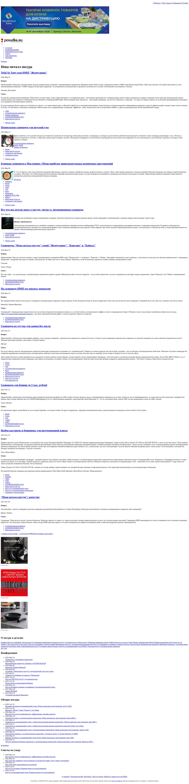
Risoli (7, 183)
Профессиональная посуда (163, 642)
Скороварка (38, 642)
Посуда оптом (98, 777)
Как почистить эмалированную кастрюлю (21, 765)
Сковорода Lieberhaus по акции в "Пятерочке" (22, 675)
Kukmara (8, 182)
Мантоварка (60, 644)
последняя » (48, 534)
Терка (131, 642)
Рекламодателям (77, 777)
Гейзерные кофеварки (96, 642)
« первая (4, 534)
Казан (7, 149)
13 (22, 534)
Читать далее (10, 123)
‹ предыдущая (12, 534)
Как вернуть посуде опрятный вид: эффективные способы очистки (30, 714)
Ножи (151, 642)
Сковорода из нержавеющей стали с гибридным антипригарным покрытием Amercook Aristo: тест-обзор (44, 726)
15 (25, 534)
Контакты (87, 777)
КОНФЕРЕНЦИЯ (12, 50)
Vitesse (7, 483)
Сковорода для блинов (13, 153)
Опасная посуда (94, 646)
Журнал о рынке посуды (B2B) (115, 777)
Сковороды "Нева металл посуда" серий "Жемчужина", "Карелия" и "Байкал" (48, 245)
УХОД (7, 54)
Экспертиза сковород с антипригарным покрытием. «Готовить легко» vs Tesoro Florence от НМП (41, 734)
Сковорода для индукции (14, 492)
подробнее (5, 745)
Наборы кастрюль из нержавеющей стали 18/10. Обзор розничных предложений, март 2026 (39, 738)
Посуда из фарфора (14, 642)
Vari (6, 189)
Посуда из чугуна (11, 378)
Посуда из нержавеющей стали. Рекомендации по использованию (29, 772)
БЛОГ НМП (18, 145)
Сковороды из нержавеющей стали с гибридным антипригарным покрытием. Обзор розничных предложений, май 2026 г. (51, 722)
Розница (55, 646)
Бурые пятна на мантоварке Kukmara (19, 683)
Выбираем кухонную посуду (53, 642)
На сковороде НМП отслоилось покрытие (26, 288)
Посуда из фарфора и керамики (105, 644)
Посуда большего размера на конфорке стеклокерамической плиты (30, 687)
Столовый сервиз (45, 646)
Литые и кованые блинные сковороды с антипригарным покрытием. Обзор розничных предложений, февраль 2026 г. (49, 742)
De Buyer (17, 180)
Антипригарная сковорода (15, 113)
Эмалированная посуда (29, 646)
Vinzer (7, 420)
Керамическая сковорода (14, 372)
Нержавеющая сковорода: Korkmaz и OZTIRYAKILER (25, 663)
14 (23, 534)
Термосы (120, 644)
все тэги (4, 648)
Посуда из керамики (36, 644)
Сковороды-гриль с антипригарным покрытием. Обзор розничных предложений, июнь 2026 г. (40, 718)
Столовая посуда (71, 642)
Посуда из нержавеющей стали (16, 488)
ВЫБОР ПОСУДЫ (12, 195)
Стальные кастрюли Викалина (16, 695)
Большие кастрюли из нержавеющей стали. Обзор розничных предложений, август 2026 (38, 706)
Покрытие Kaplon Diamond (15, 667)
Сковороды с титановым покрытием (18, 659)
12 (20, 534)
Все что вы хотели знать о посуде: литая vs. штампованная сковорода (42, 209)
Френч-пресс (82, 642)
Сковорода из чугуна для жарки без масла (26, 326)
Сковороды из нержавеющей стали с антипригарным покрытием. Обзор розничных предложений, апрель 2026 (47, 730)
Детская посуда (27, 642)
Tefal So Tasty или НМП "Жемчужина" (24, 72)
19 (32, 534)
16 (27, 534)
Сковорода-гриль (11, 155)
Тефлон (112, 642)
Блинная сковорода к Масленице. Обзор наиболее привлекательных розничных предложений (57, 163)
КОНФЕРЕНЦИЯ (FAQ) (14, 117)
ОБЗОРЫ (8, 58)
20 (34, 534)
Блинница (9, 193)
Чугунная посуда (11, 380)
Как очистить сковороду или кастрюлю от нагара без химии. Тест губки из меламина (37, 761)
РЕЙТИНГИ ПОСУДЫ (14, 52)
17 (29, 534)
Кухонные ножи (15, 646)
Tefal (7, 111)
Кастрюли (24, 644)
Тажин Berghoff (11, 691)
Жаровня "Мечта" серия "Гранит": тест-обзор (22, 710)
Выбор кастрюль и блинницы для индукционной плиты (34, 430)
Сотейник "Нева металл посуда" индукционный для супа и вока (29, 671)
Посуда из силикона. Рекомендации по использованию (25, 768)
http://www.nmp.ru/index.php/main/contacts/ (16, 314)
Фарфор (4, 642)
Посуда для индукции (132, 644)
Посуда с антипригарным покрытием (19, 490)
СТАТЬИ (8, 48)
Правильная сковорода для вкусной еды (25, 127)
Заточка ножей (49, 644)
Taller (7, 479)
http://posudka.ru (117, 781)
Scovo (7, 185)
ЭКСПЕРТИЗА (11, 56)
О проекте (66, 777)
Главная (4, 61)
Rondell (8, 477)
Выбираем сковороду (167, 644)
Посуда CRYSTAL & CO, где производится (21, 679)
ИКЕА (7, 197)
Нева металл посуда (12, 119)
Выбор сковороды (12, 115)
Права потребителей (141, 642)
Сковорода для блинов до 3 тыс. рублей (24, 385)
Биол (7, 191)
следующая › (39, 534)
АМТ (7, 422)
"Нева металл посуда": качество (20, 497)
